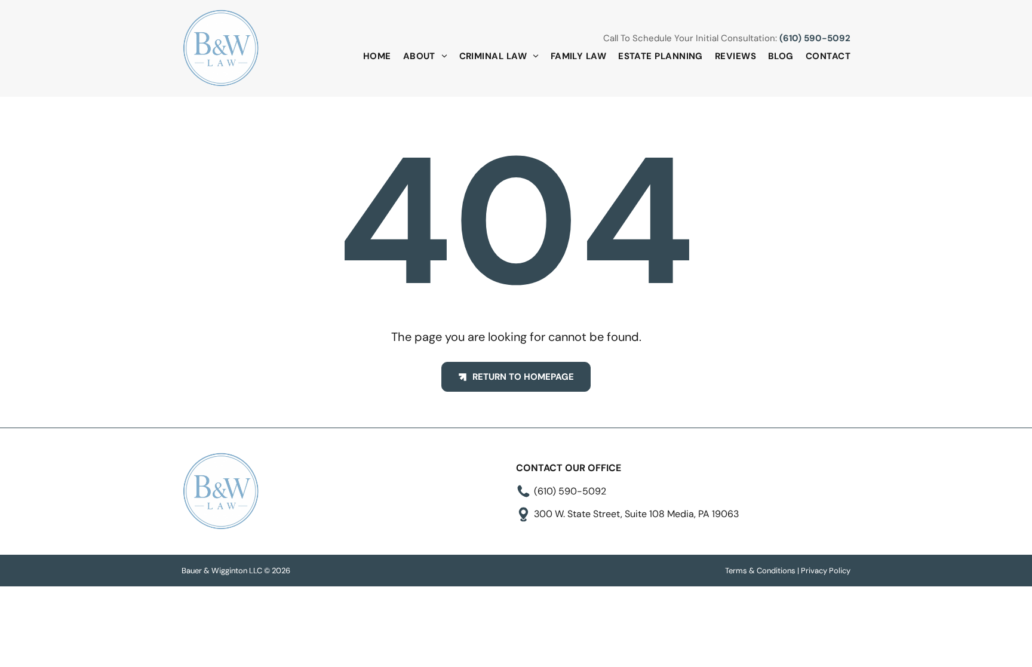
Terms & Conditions (760, 570)
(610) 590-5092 (814, 38)
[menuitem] (371, 56)
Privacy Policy (825, 570)
